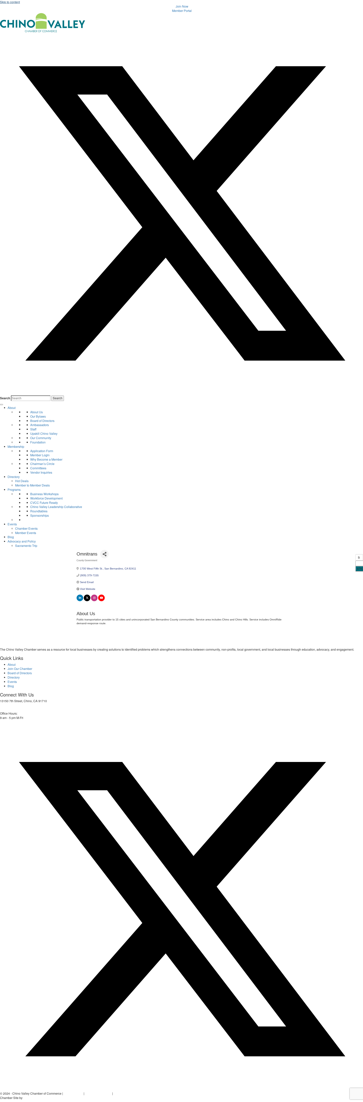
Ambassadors (39, 425)
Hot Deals (22, 481)
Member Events (25, 533)
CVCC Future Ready (44, 502)
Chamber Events (26, 528)
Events (12, 524)
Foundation (38, 442)
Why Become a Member (46, 459)
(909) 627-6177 (10, 707)
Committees (38, 468)
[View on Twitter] (87, 600)
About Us (36, 412)
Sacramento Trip (26, 545)
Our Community (40, 438)
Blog (11, 537)
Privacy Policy (73, 1093)
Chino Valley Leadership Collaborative (56, 507)
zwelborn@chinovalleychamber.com (24, 724)
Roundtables (38, 511)
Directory (14, 477)
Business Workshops (44, 494)
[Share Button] (104, 554)
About (12, 408)
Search (5, 398)
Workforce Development (46, 498)
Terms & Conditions (98, 1093)
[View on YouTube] (101, 600)
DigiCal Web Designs (37, 1098)
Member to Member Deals (32, 485)
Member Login (40, 455)
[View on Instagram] (94, 600)
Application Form (41, 451)
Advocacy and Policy (22, 541)
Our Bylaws (38, 416)
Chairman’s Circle (42, 464)
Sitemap (119, 1093)
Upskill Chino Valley (43, 433)
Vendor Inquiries (41, 472)
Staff (33, 429)
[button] (181, 393)
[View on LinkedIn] (80, 600)
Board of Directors (42, 421)
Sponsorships (39, 515)
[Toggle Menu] (1, 404)
